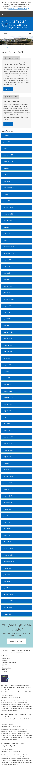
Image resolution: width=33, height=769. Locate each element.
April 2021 (7, 319)
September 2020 (9, 358)
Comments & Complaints (9, 662)
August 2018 (8, 457)
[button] (2, 14)
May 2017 (7, 529)
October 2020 (8, 352)
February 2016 (8, 594)
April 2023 (7, 240)
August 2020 (8, 365)
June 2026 (7, 142)
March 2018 (7, 470)
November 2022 (9, 247)
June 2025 (7, 175)
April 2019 (7, 430)
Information (5, 664)
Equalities (5, 660)
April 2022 (7, 273)
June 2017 (7, 522)
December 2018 (8, 450)
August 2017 (8, 509)
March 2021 (7, 325)
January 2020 (8, 391)
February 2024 (8, 207)
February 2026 (8, 155)
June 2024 (7, 201)
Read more (9, 89)
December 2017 (8, 489)
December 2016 (8, 555)
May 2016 (7, 581)
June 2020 (7, 378)
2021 (7, 48)
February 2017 (8, 548)
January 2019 (8, 443)
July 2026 (6, 135)
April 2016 (7, 588)
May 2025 (7, 181)
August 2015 (8, 614)
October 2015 (8, 607)
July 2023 (6, 227)
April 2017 (7, 535)
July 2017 (6, 516)
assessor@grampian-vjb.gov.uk (9, 710)
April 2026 (7, 148)
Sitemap (4, 669)
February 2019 (8, 437)
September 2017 (9, 502)
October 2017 (8, 496)
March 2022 (7, 279)
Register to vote (16, 641)
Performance (6, 658)
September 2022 (9, 253)
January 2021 (8, 339)
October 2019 (8, 404)
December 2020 (8, 345)
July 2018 (6, 463)
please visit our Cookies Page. (17, 9)
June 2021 (7, 312)
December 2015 (8, 601)
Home (3, 48)
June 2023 (7, 234)
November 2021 (9, 299)
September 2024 (9, 188)
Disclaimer (5, 666)
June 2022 (7, 266)
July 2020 (6, 371)
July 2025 (6, 168)
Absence (4, 671)
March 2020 (7, 384)
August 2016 (8, 568)
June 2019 (7, 417)
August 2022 (8, 260)
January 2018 (8, 483)
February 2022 (8, 286)
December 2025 (8, 161)
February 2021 (8, 332)
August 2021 (8, 306)
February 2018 (8, 476)
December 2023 (8, 214)
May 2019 (7, 424)
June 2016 (7, 575)
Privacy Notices (6, 668)
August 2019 (8, 411)
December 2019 (8, 398)
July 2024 (6, 194)
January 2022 (8, 293)
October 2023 (8, 220)
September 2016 (9, 561)
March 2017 (7, 542)
